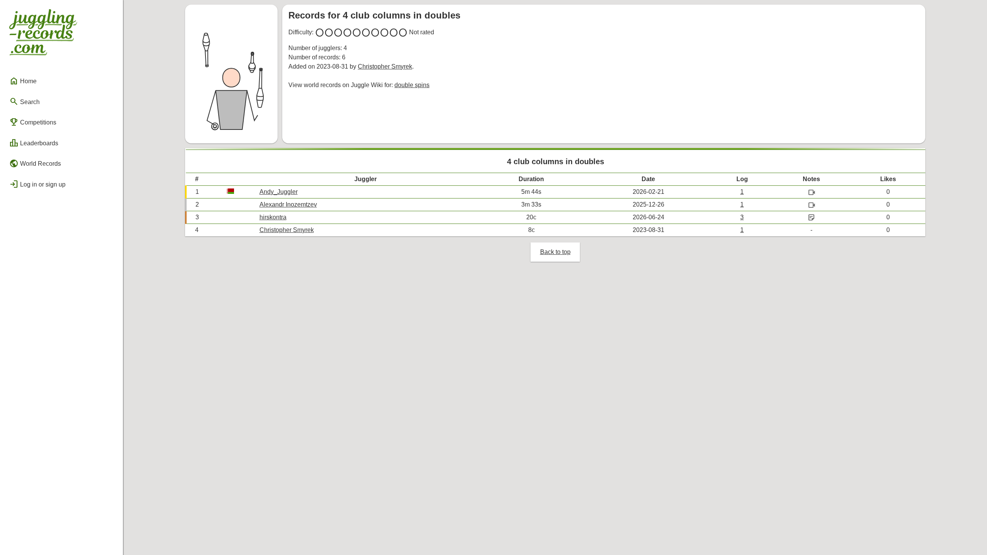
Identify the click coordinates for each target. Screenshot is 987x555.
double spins (411, 85)
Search (24, 101)
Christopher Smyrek (385, 66)
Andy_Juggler (278, 191)
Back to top (555, 252)
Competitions (32, 122)
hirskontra (272, 217)
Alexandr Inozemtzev (288, 204)
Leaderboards (33, 143)
